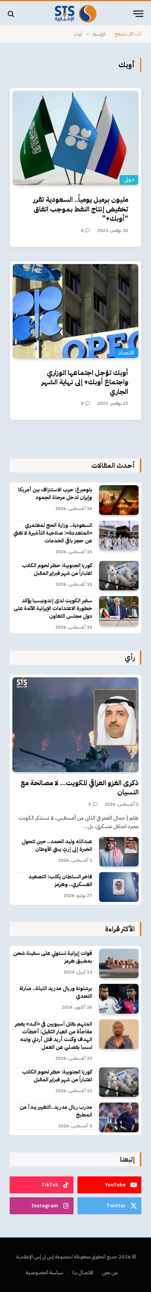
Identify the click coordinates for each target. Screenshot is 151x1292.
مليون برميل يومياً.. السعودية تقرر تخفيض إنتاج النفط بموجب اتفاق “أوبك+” (80, 208)
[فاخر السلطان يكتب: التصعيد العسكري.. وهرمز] (119, 887)
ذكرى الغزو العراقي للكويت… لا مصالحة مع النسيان (80, 787)
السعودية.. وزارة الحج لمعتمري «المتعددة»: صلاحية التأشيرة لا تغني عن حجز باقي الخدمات (52, 533)
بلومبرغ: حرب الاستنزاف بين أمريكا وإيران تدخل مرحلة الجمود (55, 493)
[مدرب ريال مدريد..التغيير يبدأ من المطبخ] (119, 1117)
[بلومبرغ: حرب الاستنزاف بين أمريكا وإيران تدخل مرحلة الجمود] (119, 500)
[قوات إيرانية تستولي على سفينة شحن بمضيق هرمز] (119, 963)
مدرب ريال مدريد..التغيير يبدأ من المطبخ (56, 1111)
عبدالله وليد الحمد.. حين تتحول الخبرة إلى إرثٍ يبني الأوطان (57, 845)
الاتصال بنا (82, 1272)
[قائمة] (138, 13)
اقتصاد (126, 352)
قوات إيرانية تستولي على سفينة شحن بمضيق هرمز (52, 957)
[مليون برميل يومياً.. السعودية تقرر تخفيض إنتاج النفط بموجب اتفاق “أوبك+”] (75, 138)
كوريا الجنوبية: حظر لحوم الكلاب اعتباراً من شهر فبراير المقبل (57, 569)
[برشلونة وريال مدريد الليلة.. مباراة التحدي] (119, 999)
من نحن (110, 1272)
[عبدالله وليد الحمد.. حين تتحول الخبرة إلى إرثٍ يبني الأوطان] (119, 852)
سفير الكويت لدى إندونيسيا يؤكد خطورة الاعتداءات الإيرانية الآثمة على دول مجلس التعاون (53, 608)
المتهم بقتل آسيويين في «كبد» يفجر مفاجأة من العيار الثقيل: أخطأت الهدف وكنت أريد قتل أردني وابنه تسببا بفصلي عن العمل (53, 1035)
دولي (129, 179)
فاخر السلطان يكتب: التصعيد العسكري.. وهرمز (60, 880)
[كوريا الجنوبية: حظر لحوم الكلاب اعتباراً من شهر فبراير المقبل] (119, 576)
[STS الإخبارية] (75, 13)
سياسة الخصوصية (44, 1272)
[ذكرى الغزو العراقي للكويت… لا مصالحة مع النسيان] (75, 724)
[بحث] (12, 13)
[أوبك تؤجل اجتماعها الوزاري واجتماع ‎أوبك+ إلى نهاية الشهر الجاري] (75, 311)
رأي (131, 766)
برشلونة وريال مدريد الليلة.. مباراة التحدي (55, 992)
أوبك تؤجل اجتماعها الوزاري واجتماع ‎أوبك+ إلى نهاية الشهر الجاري (84, 382)
